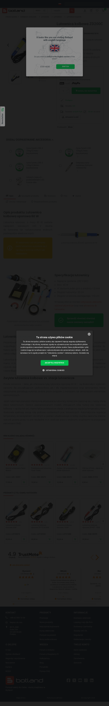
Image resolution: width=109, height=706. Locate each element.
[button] (54, 370)
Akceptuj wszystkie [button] (54, 363)
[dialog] (54, 353)
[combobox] (89, 334)
